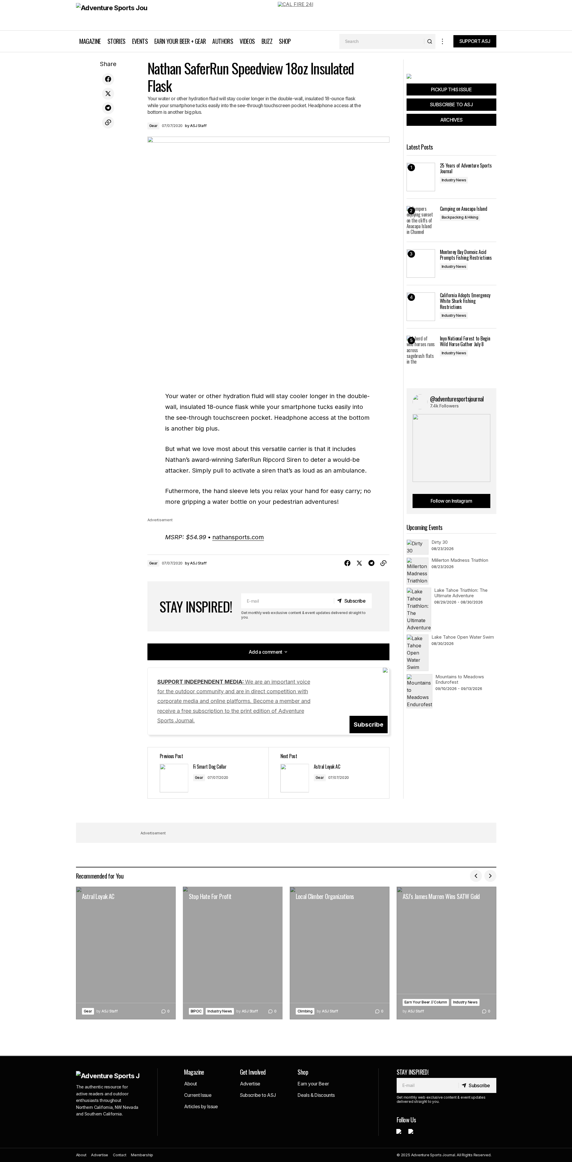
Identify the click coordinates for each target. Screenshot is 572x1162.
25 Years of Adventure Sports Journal (466, 168)
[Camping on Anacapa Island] (421, 220)
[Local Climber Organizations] (339, 953)
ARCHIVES (451, 120)
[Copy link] (108, 122)
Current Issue (198, 1095)
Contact (119, 1155)
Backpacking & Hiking (460, 217)
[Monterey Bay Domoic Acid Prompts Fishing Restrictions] (421, 263)
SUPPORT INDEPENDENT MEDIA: (233, 701)
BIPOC (196, 1011)
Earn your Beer (313, 1084)
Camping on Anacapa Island (463, 209)
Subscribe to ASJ (258, 1095)
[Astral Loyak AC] (328, 772)
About (190, 1084)
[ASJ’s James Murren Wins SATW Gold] (446, 953)
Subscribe (368, 724)
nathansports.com (238, 537)
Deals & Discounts (316, 1095)
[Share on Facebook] (108, 79)
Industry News (454, 180)
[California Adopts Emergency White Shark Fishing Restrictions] (421, 306)
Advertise (250, 1084)
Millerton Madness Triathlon (459, 560)
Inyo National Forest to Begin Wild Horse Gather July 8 (465, 341)
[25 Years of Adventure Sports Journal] (421, 177)
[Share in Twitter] (108, 93)
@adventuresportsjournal (457, 398)
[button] (442, 41)
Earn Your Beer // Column (425, 1002)
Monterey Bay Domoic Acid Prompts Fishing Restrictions (466, 255)
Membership (142, 1155)
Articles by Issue (201, 1106)
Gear (153, 125)
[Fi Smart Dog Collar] (208, 772)
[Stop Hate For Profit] (233, 953)
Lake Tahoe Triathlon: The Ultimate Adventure (461, 592)
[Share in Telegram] (108, 108)
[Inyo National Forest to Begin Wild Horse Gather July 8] (421, 350)
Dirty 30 (439, 542)
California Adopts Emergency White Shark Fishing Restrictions (465, 301)
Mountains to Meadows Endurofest (459, 679)
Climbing (305, 1011)
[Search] (429, 41)
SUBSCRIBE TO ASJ (451, 104)
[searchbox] (382, 41)
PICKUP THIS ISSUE (451, 89)
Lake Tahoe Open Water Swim (462, 637)
